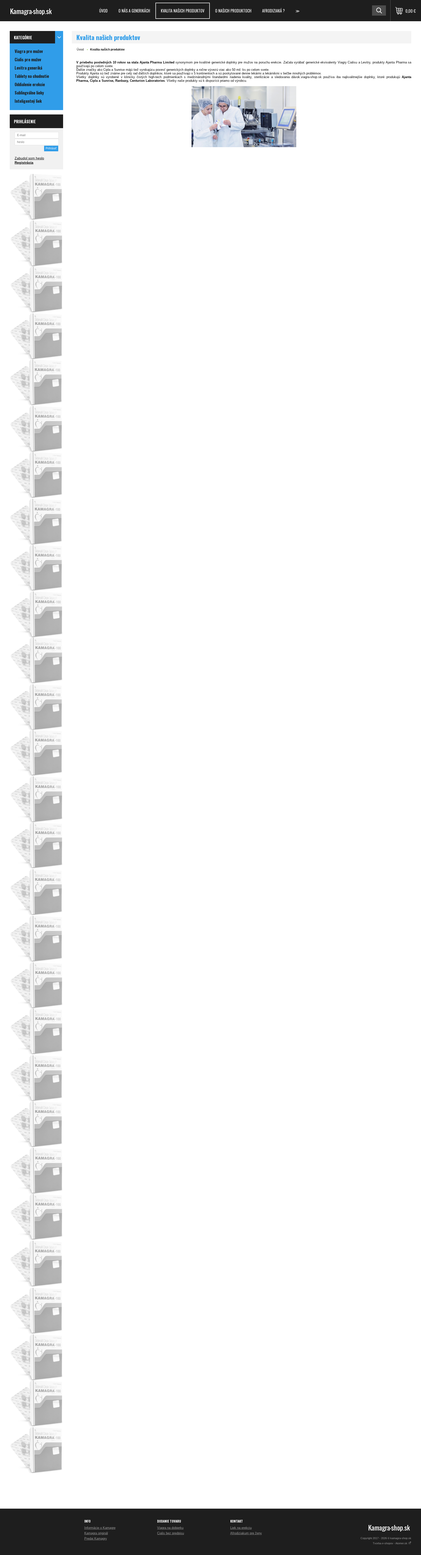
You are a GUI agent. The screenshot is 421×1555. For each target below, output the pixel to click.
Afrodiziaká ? (273, 11)
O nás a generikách (134, 11)
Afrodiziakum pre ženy (246, 1533)
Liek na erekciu (241, 1528)
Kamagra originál (96, 1533)
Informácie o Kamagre (99, 1528)
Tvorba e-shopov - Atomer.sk (390, 1543)
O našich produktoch (233, 11)
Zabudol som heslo (29, 158)
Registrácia (24, 162)
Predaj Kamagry (95, 1538)
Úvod (103, 11)
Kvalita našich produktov (182, 11)
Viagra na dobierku (170, 1528)
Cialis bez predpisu (170, 1533)
